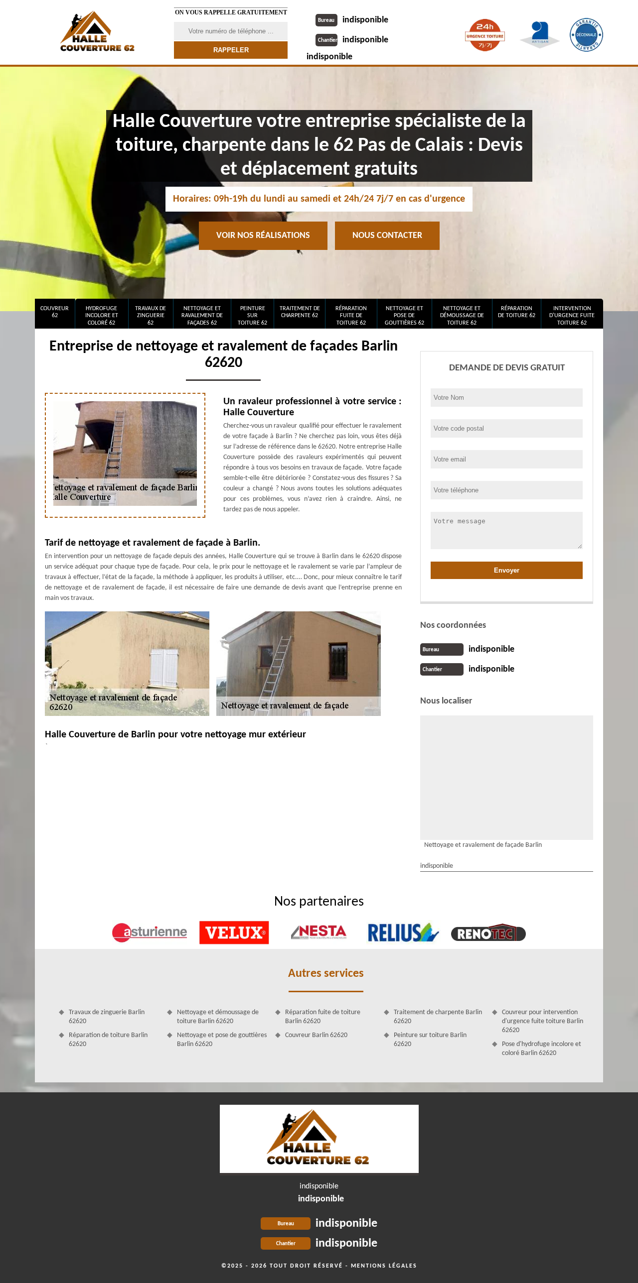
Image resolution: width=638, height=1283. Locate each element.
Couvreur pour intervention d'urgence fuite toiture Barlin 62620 (542, 1021)
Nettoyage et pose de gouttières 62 (404, 316)
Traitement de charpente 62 (300, 312)
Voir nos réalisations (263, 235)
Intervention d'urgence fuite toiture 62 (572, 316)
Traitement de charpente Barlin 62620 (438, 1017)
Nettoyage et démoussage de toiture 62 (462, 316)
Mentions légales (384, 1266)
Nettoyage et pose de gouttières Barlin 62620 (222, 1040)
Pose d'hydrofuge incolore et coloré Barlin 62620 (541, 1049)
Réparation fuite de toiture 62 (351, 316)
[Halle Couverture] (98, 32)
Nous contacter (387, 235)
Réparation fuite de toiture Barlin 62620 (322, 1017)
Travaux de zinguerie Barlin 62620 (107, 1017)
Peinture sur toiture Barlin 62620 (430, 1040)
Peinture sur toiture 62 (252, 316)
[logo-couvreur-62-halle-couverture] (319, 1140)
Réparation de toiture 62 (516, 312)
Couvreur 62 (54, 312)
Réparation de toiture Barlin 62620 (108, 1040)
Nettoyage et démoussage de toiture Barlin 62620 (218, 1017)
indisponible (353, 20)
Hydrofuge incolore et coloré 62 (101, 316)
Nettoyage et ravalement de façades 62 (202, 316)
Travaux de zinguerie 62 (150, 316)
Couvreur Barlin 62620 (316, 1035)
